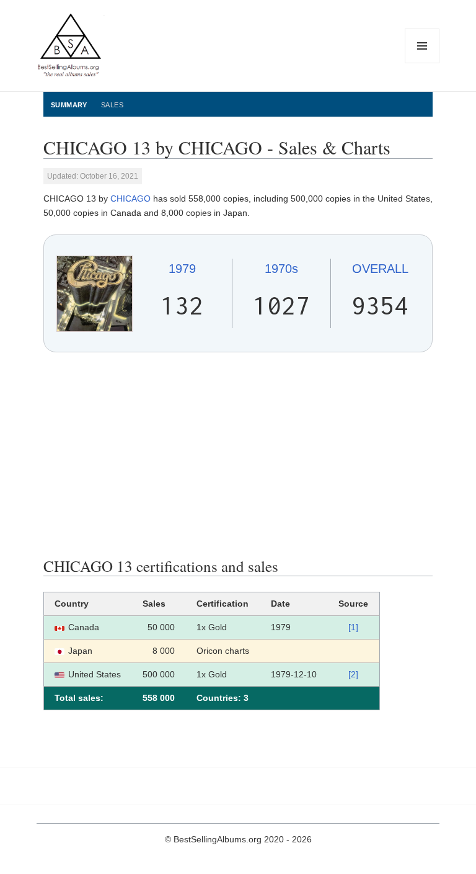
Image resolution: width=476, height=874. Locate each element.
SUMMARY (69, 105)
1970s (281, 268)
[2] (353, 674)
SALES (112, 105)
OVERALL (380, 268)
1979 (182, 268)
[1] (353, 627)
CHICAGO (130, 198)
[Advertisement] (238, 455)
